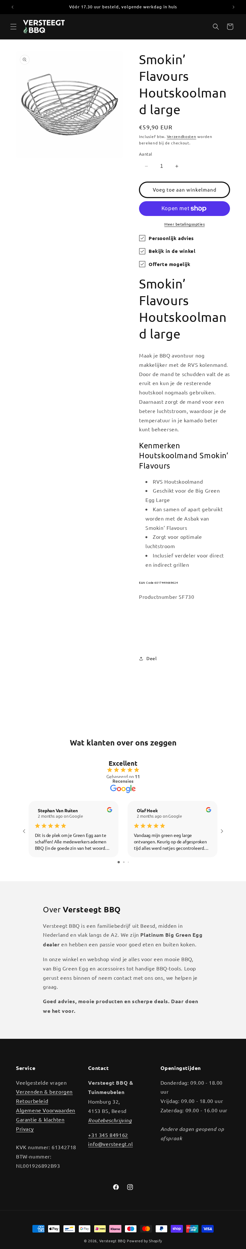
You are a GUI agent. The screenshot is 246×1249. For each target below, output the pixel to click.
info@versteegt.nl (110, 1144)
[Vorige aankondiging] (12, 7)
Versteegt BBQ (112, 1240)
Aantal (145, 154)
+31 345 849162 (108, 1135)
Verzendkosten (181, 136)
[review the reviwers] (109, 810)
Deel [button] (151, 658)
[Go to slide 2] (124, 862)
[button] (13, 27)
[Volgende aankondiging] (233, 7)
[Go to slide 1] (119, 862)
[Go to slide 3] (128, 862)
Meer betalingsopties (184, 224)
